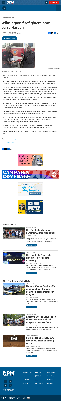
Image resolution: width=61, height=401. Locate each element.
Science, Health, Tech (8, 17)
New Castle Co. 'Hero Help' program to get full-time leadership (38, 258)
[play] (4, 8)
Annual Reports (26, 383)
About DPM (38, 372)
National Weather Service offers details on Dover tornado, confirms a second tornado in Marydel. (41, 290)
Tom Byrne (29, 263)
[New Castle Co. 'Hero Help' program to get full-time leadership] (14, 258)
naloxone (25, 139)
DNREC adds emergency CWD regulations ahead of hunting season (40, 340)
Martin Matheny (30, 325)
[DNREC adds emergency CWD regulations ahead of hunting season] (14, 341)
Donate (54, 2)
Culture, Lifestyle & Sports (32, 335)
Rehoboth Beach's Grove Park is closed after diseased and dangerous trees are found (41, 319)
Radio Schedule (51, 372)
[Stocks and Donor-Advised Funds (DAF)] (30, 160)
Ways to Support (51, 376)
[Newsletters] (30, 189)
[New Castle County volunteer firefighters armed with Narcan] (14, 233)
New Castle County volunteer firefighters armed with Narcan (40, 231)
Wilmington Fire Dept (37, 139)
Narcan (48, 139)
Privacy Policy (10, 390)
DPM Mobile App (39, 383)
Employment (50, 379)
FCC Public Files (26, 379)
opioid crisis (10, 142)
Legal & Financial (27, 376)
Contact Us (50, 383)
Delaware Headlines (30, 252)
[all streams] (58, 8)
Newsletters (38, 380)
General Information (28, 372)
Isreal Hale (28, 346)
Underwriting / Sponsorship (38, 376)
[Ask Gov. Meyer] (30, 207)
